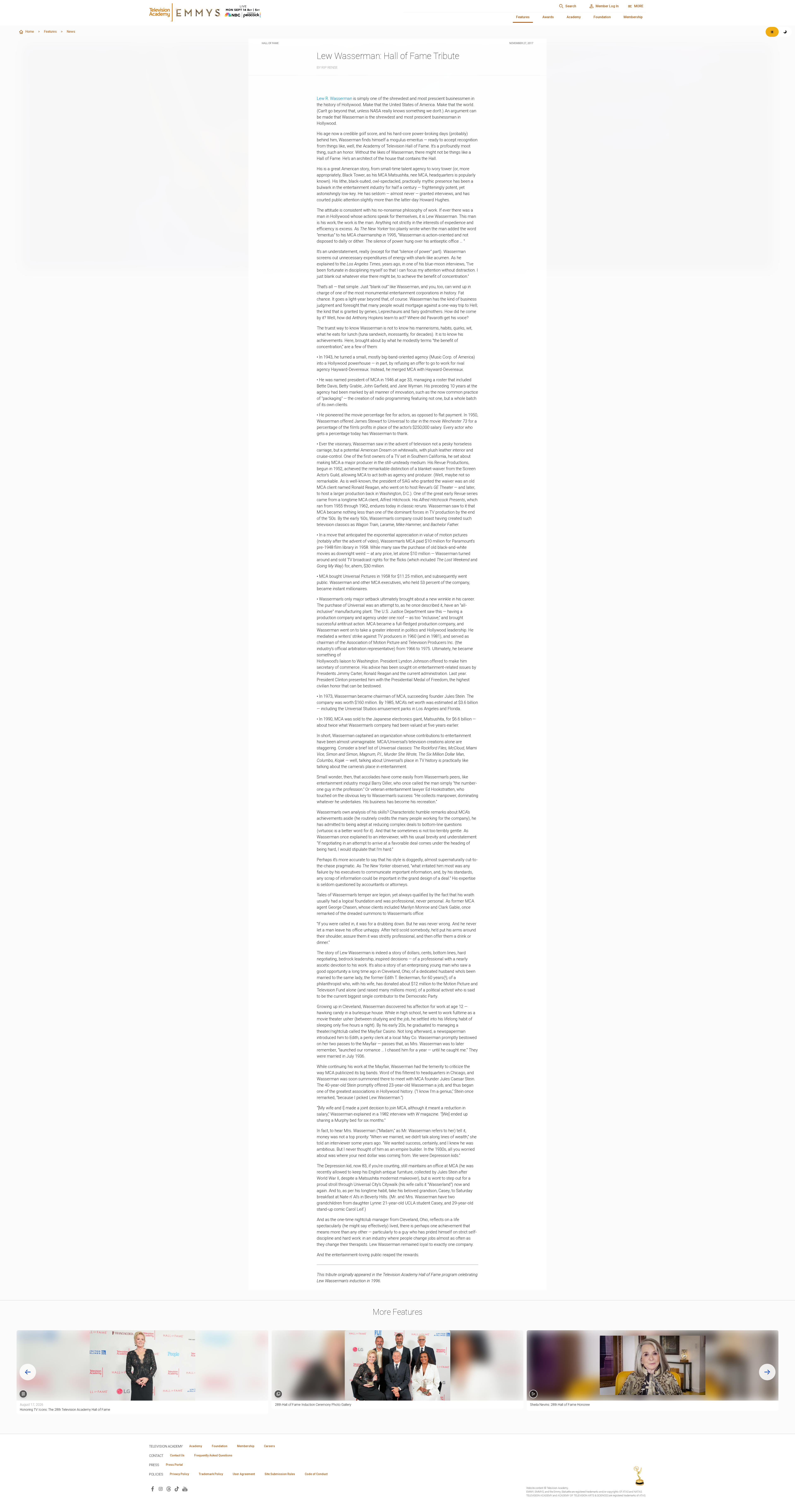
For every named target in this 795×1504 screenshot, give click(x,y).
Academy (574, 17)
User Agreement (244, 1474)
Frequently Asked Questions (213, 1455)
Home (29, 32)
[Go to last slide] (27, 1372)
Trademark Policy (211, 1474)
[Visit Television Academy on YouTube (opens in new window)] (184, 1489)
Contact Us (177, 1455)
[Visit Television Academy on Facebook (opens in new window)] (152, 1489)
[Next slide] (767, 1372)
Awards (548, 17)
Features (523, 17)
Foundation (602, 17)
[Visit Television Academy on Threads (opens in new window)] (168, 1489)
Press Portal (174, 1464)
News (71, 32)
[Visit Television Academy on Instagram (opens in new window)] (160, 1489)
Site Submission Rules (280, 1474)
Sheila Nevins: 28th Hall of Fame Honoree (560, 1405)
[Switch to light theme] (772, 32)
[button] (652, 1365)
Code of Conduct (316, 1474)
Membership (633, 17)
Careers (269, 1446)
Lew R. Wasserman (334, 98)
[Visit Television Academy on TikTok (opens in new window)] (176, 1489)
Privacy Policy (179, 1474)
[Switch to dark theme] (785, 32)
